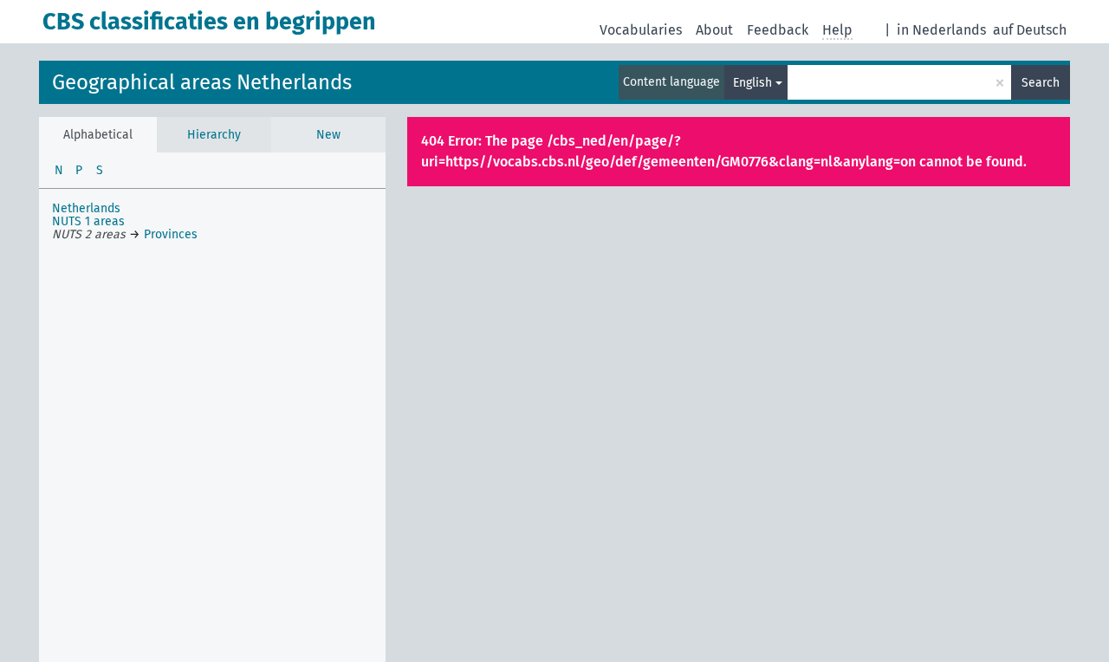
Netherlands (86, 208)
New (328, 134)
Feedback (777, 30)
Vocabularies (641, 30)
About (714, 30)
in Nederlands (941, 30)
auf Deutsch (1030, 30)
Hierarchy (214, 134)
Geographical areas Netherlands (202, 82)
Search (1040, 82)
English (752, 82)
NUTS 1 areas (88, 221)
